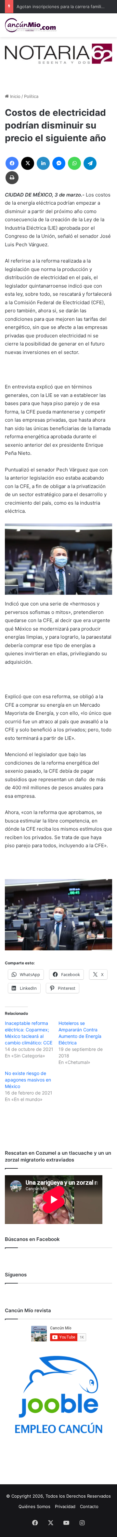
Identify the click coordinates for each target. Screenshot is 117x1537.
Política (31, 96)
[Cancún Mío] (31, 25)
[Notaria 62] (58, 53)
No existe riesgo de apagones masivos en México (28, 1079)
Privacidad (65, 1506)
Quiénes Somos (34, 1506)
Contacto (89, 1506)
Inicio (14, 96)
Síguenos (16, 1275)
